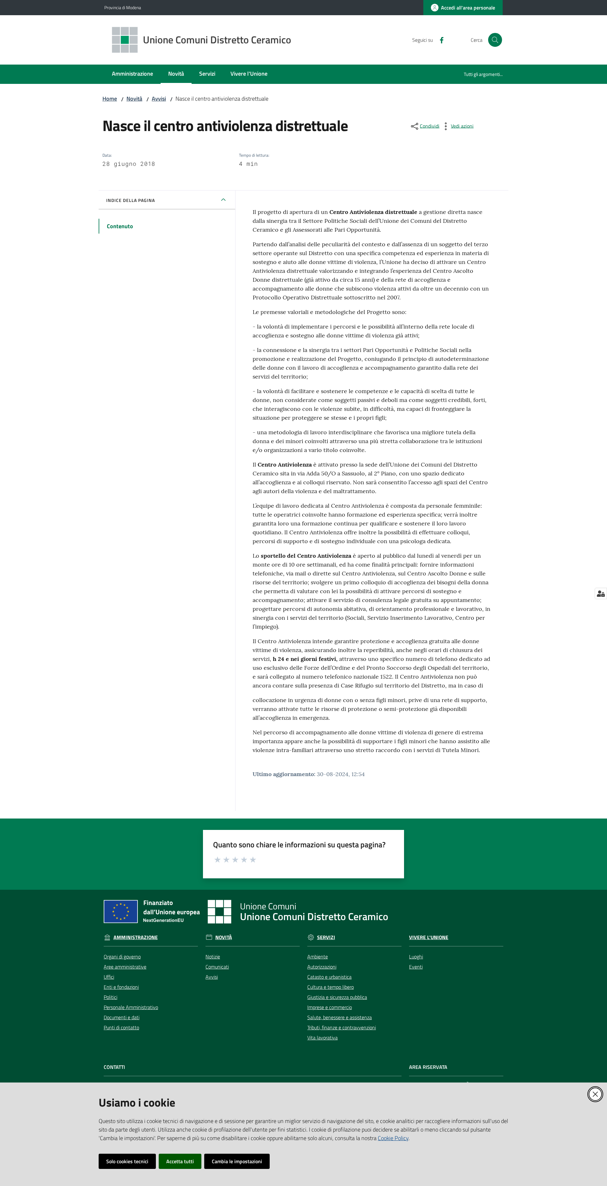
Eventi (416, 966)
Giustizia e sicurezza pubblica (337, 997)
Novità (134, 98)
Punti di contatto (121, 1027)
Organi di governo (122, 956)
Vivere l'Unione (428, 937)
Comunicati (217, 966)
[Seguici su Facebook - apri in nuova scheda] (439, 39)
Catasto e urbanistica (329, 977)
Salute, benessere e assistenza (339, 1017)
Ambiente (317, 956)
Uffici (109, 977)
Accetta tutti (180, 1161)
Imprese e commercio (329, 1007)
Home (109, 98)
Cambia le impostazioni (237, 1161)
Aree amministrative (125, 966)
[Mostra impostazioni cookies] (601, 593)
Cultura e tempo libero (330, 987)
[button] (495, 39)
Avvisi (159, 98)
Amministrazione (135, 937)
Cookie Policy (393, 1138)
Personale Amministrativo (131, 1007)
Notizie (212, 956)
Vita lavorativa (322, 1037)
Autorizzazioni (321, 966)
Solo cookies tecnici (127, 1161)
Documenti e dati (121, 1017)
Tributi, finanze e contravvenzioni (341, 1027)
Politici (110, 997)
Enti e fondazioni (121, 987)
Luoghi (416, 956)
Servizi (326, 937)
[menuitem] (132, 74)
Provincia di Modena (122, 7)
